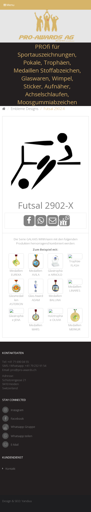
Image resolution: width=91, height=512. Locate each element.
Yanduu (27, 501)
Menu (10, 5)
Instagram (17, 410)
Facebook (17, 419)
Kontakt (10, 469)
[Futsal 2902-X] (45, 159)
